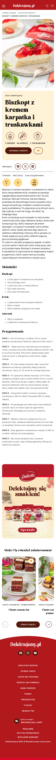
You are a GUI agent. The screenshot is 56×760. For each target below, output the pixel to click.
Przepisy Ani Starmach (28, 682)
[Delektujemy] (25, 6)
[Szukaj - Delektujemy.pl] (47, 5)
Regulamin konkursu (28, 737)
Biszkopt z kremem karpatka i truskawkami (21, 16)
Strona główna (9, 13)
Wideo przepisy (28, 688)
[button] (49, 624)
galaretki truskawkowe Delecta (23, 322)
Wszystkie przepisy (26, 13)
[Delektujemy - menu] (3, 6)
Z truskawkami (37, 143)
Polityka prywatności (28, 733)
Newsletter (28, 711)
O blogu (28, 705)
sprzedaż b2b (28, 699)
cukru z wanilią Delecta (27, 285)
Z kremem (10, 143)
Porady (28, 694)
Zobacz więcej (28, 624)
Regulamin (28, 729)
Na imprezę (22, 143)
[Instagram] (28, 653)
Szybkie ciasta (28, 671)
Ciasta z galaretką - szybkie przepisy (18, 605)
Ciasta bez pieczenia (28, 677)
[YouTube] (35, 653)
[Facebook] (20, 653)
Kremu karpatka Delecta (31, 302)
